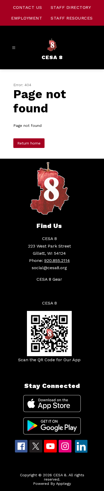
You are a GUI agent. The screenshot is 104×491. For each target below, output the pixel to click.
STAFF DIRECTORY (71, 7)
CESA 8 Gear (49, 279)
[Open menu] (14, 48)
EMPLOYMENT (26, 18)
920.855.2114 (57, 260)
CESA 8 (49, 303)
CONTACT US (27, 7)
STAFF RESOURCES (72, 18)
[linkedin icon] (81, 451)
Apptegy (63, 483)
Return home (29, 143)
